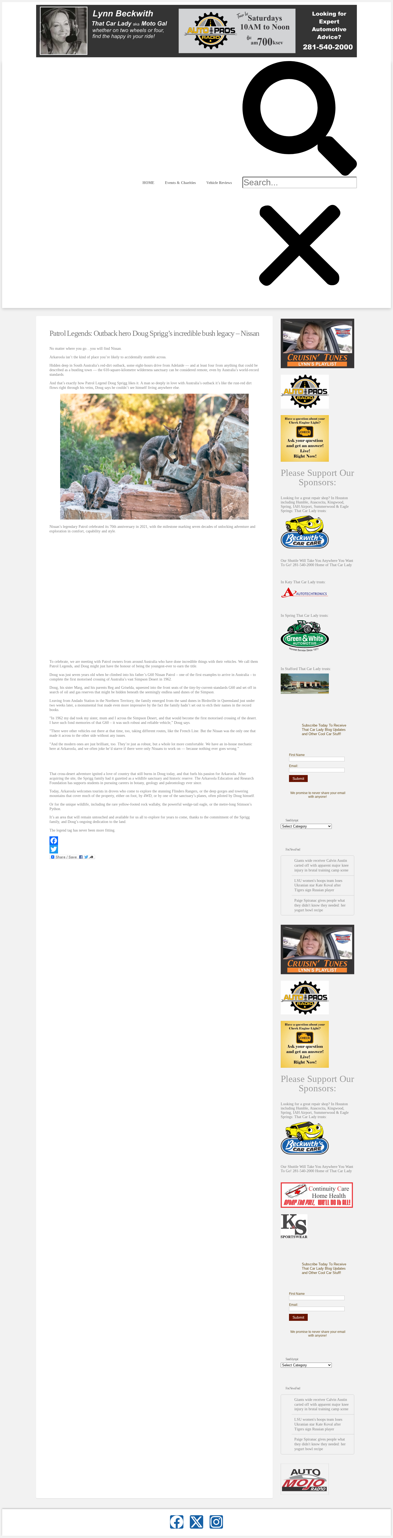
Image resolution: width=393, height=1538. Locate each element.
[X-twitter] (196, 1522)
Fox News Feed (293, 849)
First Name (297, 755)
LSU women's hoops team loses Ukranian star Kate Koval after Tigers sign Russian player (318, 885)
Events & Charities (180, 183)
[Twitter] (154, 849)
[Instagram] (216, 1522)
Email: (293, 766)
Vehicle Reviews (219, 183)
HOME (148, 183)
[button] (299, 119)
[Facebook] (154, 840)
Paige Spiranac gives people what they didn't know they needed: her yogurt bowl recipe (320, 905)
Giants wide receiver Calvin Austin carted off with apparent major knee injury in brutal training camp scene (321, 865)
